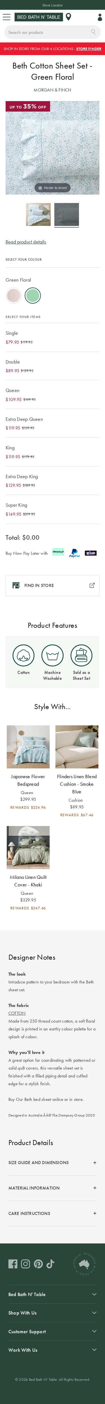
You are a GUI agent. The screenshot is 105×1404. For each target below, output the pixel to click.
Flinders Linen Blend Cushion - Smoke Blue (77, 784)
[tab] (52, 1163)
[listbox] (52, 287)
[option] (14, 295)
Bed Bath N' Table (27, 1294)
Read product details (26, 242)
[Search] (93, 31)
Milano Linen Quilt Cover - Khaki (28, 881)
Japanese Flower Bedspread (28, 780)
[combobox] (52, 32)
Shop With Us (22, 1312)
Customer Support (27, 1331)
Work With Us (22, 1350)
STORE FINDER (88, 48)
